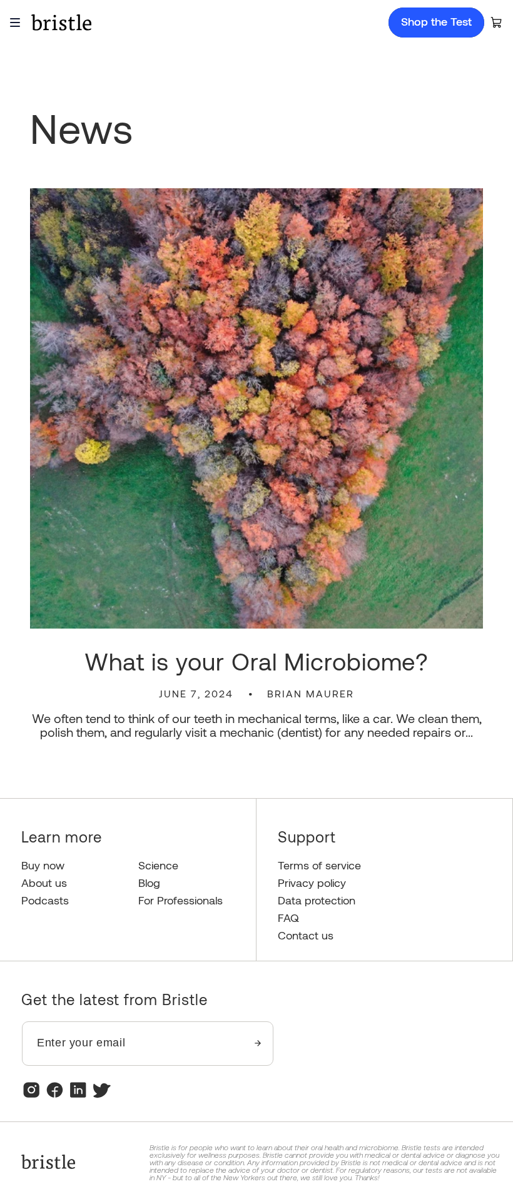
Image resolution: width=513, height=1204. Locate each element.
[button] (496, 22)
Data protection (316, 900)
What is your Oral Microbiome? (256, 661)
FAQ (288, 917)
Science (158, 865)
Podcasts (45, 900)
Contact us (305, 935)
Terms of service (319, 865)
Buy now (42, 865)
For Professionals (180, 900)
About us (44, 882)
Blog (149, 882)
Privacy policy (312, 882)
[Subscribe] (258, 1043)
